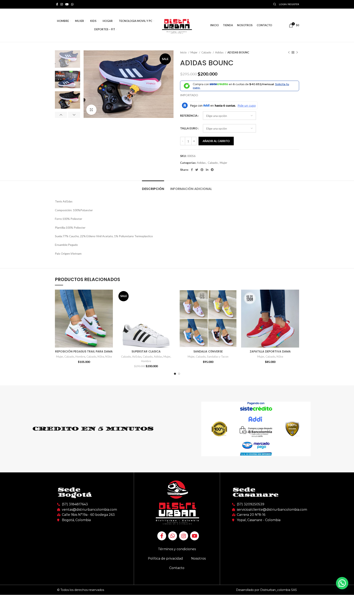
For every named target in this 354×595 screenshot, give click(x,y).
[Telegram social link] (212, 169)
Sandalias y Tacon (217, 356)
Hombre (80, 356)
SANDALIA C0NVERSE (208, 351)
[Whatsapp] (172, 535)
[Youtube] (194, 535)
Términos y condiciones (177, 549)
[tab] (153, 187)
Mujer (194, 52)
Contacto (176, 568)
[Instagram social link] (61, 4)
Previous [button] (61, 115)
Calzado (206, 52)
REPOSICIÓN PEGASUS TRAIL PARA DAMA (84, 351)
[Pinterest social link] (202, 169)
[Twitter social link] (196, 169)
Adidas (219, 52)
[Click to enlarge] (91, 110)
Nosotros (198, 558)
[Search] (274, 4)
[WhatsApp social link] (72, 4)
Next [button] (74, 115)
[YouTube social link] (67, 4)
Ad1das (137, 356)
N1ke (101, 356)
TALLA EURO (188, 128)
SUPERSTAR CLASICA (146, 351)
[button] (342, 583)
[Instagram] (183, 535)
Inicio (183, 52)
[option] (67, 59)
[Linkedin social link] (207, 169)
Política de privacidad (165, 558)
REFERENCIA (188, 115)
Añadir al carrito (216, 141)
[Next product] (297, 53)
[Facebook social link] (57, 4)
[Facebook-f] (161, 535)
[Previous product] (289, 53)
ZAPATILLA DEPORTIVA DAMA (270, 351)
